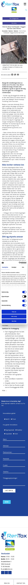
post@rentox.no (7, 569)
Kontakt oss (21, 583)
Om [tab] (23, 267)
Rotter (4, 104)
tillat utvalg (14, 316)
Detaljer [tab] (14, 267)
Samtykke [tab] (5, 267)
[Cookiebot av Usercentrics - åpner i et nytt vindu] (20, 263)
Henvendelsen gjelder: (9, 413)
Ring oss (7, 583)
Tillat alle (14, 311)
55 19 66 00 (6, 566)
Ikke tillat (14, 321)
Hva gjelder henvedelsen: (10, 425)
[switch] (22, 296)
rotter (8, 142)
